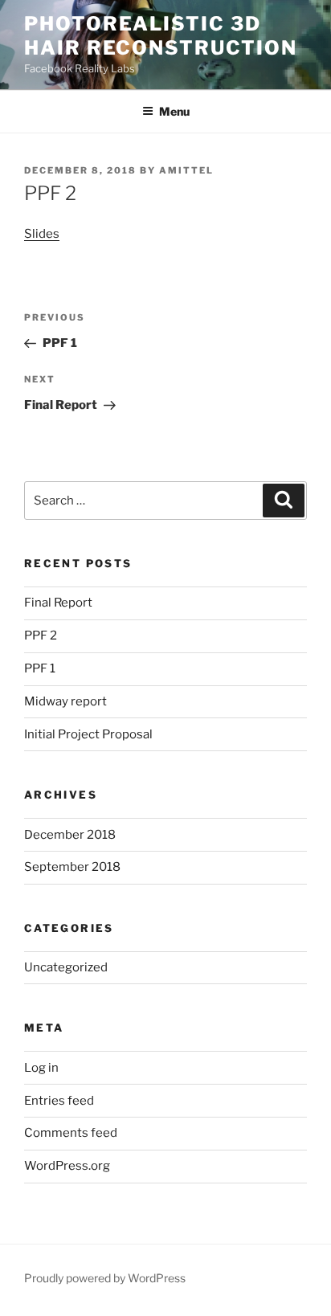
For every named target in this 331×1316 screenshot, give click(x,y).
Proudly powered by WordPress (105, 1278)
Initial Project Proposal (88, 734)
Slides (41, 234)
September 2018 (72, 867)
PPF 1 (39, 668)
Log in (41, 1068)
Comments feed (70, 1133)
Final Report (58, 602)
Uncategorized (66, 967)
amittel (186, 170)
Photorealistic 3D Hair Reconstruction (160, 35)
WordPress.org (67, 1166)
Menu (174, 111)
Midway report (65, 701)
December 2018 (70, 835)
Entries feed (59, 1100)
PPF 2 (40, 635)
